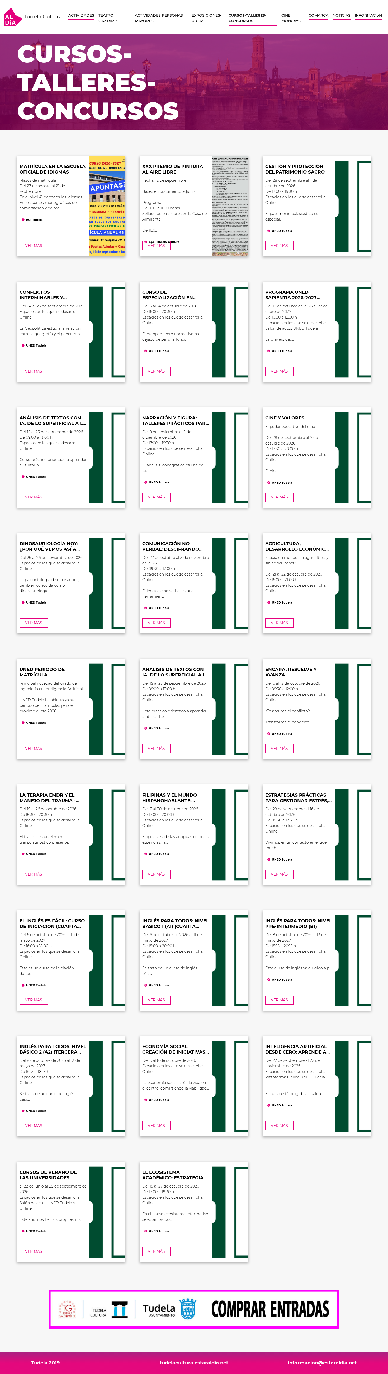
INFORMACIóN (368, 15)
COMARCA (318, 15)
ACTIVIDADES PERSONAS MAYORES (159, 18)
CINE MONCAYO (291, 18)
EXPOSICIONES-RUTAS (206, 18)
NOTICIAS (342, 15)
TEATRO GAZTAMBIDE (111, 18)
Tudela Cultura (42, 16)
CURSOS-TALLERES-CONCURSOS (247, 18)
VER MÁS (33, 245)
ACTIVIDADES (81, 15)
